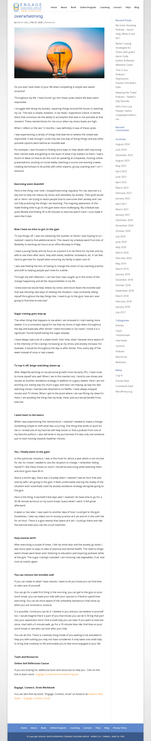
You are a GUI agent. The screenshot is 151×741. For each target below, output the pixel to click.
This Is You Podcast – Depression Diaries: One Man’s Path (126, 79)
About (64, 7)
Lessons (120, 346)
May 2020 (121, 247)
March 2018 (122, 296)
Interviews (121, 340)
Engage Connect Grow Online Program (57, 674)
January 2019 (123, 274)
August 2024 (122, 144)
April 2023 (121, 171)
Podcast (120, 351)
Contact (117, 7)
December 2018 (124, 279)
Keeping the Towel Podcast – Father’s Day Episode (126, 97)
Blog (136, 7)
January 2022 (123, 198)
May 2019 (121, 263)
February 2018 (124, 301)
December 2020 (124, 220)
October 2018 (123, 285)
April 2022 (121, 182)
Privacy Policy (120, 727)
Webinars (121, 362)
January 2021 (123, 214)
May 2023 (121, 165)
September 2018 (125, 290)
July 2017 (120, 312)
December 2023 (124, 155)
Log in (119, 375)
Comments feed (124, 386)
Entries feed (122, 380)
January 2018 (123, 306)
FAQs (128, 7)
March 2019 (122, 268)
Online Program (88, 7)
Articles (120, 325)
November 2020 (124, 225)
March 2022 (122, 187)
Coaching (105, 7)
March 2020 (122, 252)
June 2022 (121, 176)
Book (73, 7)
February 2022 (124, 193)
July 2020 (120, 236)
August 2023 (122, 160)
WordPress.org (124, 391)
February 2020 (124, 258)
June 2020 (121, 242)
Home (54, 7)
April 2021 (121, 204)
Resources (50, 22)
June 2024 (121, 149)
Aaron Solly (22, 22)
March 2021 (122, 209)
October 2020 (123, 231)
